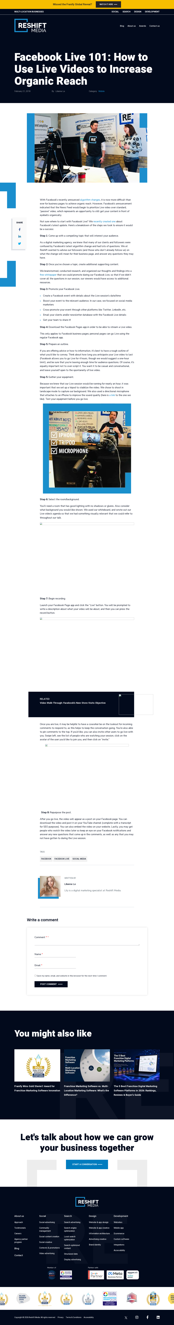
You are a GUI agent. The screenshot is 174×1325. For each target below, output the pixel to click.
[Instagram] (136, 1317)
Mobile (101, 91)
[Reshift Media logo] (30, 25)
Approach (18, 1222)
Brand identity (95, 1244)
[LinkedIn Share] (19, 243)
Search (68, 1216)
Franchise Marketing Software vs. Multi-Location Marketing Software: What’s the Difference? (86, 1090)
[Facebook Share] (19, 229)
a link (112, 395)
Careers (17, 1233)
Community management (45, 1229)
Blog (122, 26)
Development (121, 1216)
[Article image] (87, 448)
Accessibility (119, 1250)
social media (79, 858)
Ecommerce (119, 1233)
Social (42, 1216)
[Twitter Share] (19, 236)
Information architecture (99, 1233)
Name (39, 954)
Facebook (46, 858)
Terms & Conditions (73, 1317)
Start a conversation (84, 1164)
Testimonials (20, 1227)
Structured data (71, 1253)
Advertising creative (97, 1239)
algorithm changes (90, 199)
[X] (126, 1317)
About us (132, 26)
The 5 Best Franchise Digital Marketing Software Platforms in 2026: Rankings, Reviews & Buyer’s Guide (135, 1090)
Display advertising (72, 1259)
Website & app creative (99, 1227)
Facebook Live (62, 858)
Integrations (119, 1244)
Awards (142, 26)
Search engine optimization (70, 1229)
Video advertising (47, 1253)
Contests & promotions (49, 1247)
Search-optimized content (72, 1247)
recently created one (104, 221)
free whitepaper (48, 274)
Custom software (121, 1239)
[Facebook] (147, 1317)
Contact (18, 1255)
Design (92, 1216)
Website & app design (98, 1222)
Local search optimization (69, 1238)
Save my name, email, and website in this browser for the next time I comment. (72, 975)
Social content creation (49, 1236)
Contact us (154, 26)
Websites (118, 1222)
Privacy (60, 1317)
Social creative (45, 1242)
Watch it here (106, 4)
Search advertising (72, 1222)
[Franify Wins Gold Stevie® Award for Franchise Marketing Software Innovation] (37, 1065)
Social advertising (47, 1222)
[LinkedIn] (158, 1317)
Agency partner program (21, 1241)
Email (38, 965)
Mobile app (119, 1227)
